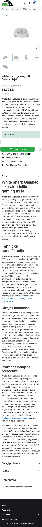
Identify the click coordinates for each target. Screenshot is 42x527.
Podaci (5, 470)
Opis (4, 176)
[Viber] (22, 154)
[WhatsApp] (26, 154)
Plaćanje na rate (11, 157)
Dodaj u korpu (17, 149)
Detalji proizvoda (11, 463)
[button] (24, 3)
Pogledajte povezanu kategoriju (16, 418)
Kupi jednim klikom (12, 161)
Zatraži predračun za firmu (15, 165)
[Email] (29, 154)
